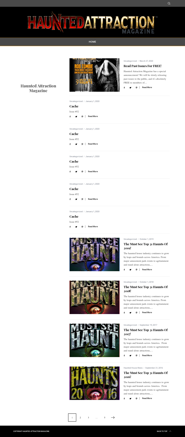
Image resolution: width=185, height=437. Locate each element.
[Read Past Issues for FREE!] (94, 75)
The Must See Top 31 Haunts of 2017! (146, 332)
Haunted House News (133, 368)
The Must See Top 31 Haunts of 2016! (146, 375)
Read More (147, 87)
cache (73, 106)
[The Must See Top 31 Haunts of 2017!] (94, 340)
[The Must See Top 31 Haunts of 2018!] (94, 297)
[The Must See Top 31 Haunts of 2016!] (94, 383)
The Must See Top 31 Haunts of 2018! (146, 289)
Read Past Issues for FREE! (142, 66)
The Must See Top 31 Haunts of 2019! (146, 246)
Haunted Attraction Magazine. (36, 431)
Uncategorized (130, 61)
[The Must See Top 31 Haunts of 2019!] (94, 254)
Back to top (162, 431)
